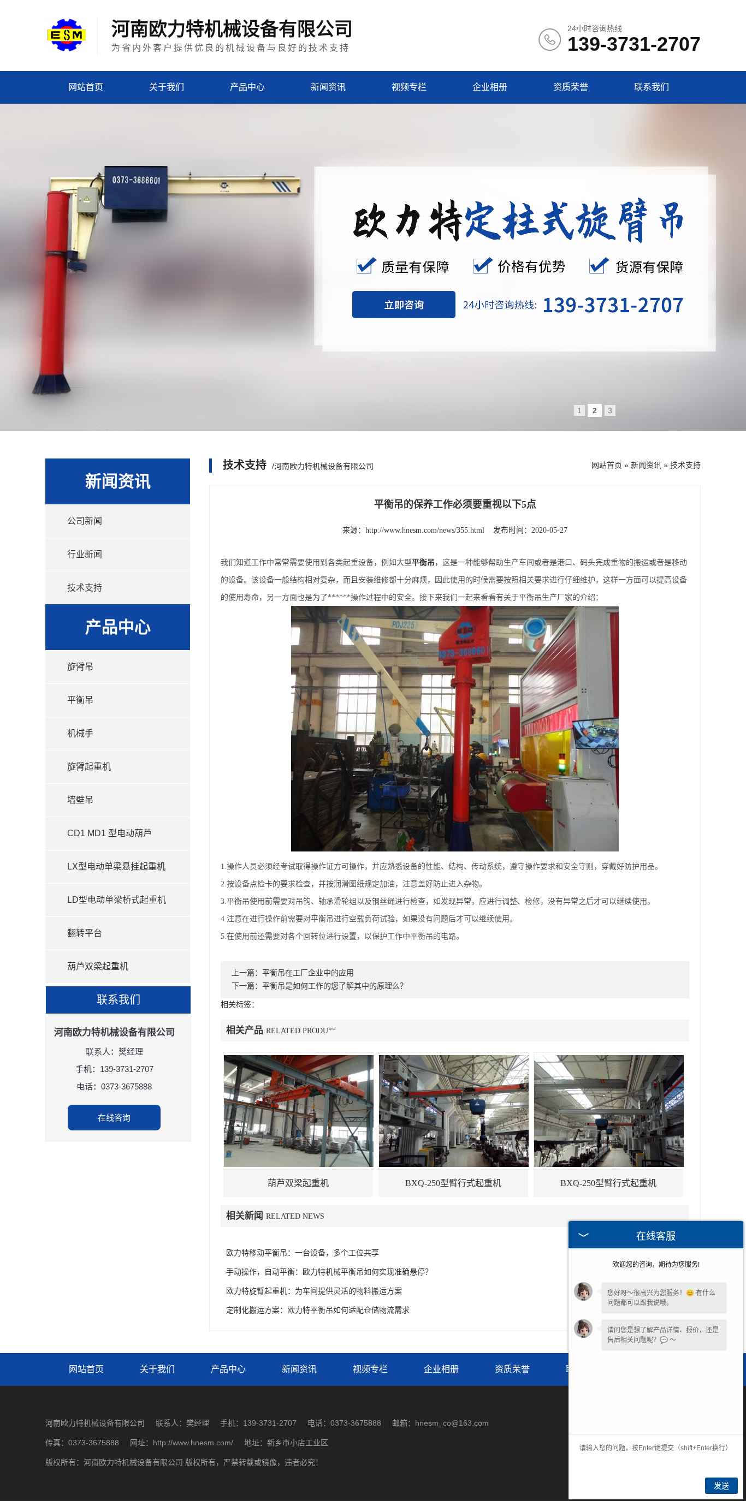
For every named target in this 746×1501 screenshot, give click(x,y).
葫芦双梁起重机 (97, 966)
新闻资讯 (328, 87)
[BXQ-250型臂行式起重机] (454, 1111)
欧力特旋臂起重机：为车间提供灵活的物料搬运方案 (314, 1291)
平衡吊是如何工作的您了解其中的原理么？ (334, 986)
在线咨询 (114, 1117)
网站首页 (85, 87)
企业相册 (489, 87)
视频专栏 (409, 87)
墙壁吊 (80, 800)
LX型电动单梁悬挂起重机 (116, 866)
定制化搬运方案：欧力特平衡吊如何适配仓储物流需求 (318, 1310)
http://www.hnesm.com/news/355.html (424, 530)
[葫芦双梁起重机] (299, 1111)
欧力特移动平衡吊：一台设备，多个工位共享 (302, 1253)
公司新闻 (84, 521)
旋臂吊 (80, 666)
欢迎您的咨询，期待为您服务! (656, 1264)
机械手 (80, 733)
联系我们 (651, 87)
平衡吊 (80, 700)
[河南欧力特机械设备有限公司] (67, 51)
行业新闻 (84, 554)
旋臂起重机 (89, 766)
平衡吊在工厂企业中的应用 (308, 973)
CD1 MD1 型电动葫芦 (109, 833)
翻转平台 (84, 933)
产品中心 (247, 87)
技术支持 (84, 587)
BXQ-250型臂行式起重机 (453, 1183)
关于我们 (166, 87)
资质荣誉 (570, 87)
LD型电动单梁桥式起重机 (116, 899)
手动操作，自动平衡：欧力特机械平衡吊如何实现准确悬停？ (329, 1272)
